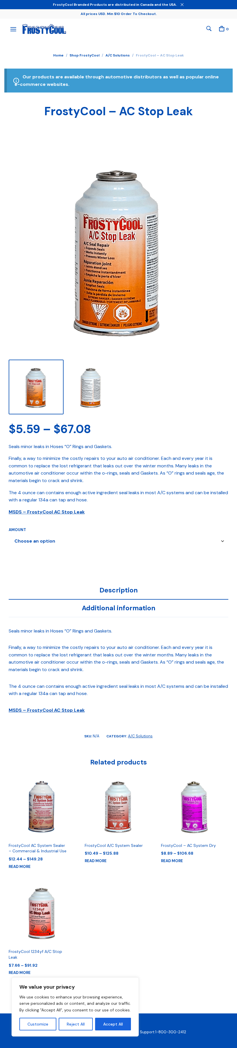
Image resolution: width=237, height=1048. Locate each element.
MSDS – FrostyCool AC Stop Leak (47, 512)
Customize (37, 1024)
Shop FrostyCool (84, 55)
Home (58, 55)
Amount (17, 529)
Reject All (76, 1024)
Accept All (113, 1024)
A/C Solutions (117, 55)
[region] (75, 1006)
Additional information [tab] (118, 608)
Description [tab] (118, 590)
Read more (20, 866)
